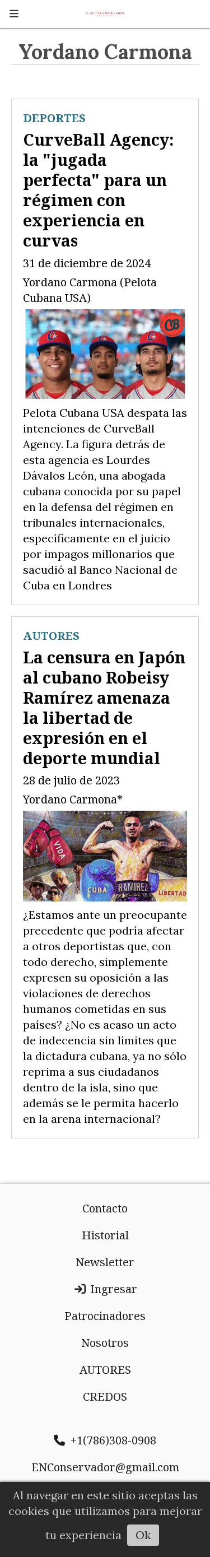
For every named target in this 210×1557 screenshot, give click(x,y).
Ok (143, 1535)
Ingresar (112, 1288)
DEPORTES (54, 118)
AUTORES (51, 635)
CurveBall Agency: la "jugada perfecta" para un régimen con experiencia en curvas (98, 189)
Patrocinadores (105, 1315)
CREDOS (105, 1396)
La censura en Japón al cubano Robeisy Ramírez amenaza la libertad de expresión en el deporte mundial (104, 707)
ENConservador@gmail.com (105, 1467)
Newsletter (105, 1262)
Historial (105, 1235)
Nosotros (105, 1342)
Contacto (105, 1208)
